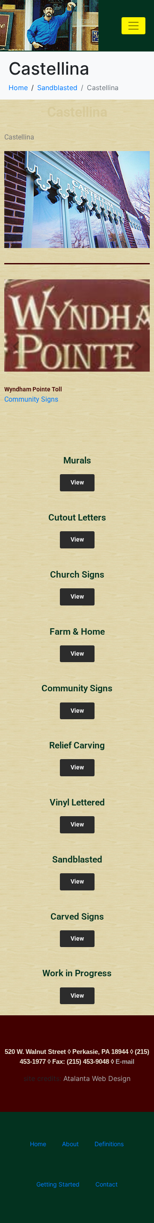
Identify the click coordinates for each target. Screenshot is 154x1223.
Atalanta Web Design (96, 1078)
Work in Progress (77, 973)
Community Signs (31, 399)
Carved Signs (77, 916)
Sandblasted (77, 859)
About (70, 1143)
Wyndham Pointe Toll (33, 389)
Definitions (109, 1143)
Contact (106, 1184)
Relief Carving (77, 745)
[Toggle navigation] (133, 25)
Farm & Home (77, 632)
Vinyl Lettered (77, 802)
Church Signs (77, 574)
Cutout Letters (77, 517)
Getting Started (58, 1184)
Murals (77, 460)
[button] (16, 346)
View (77, 482)
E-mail (125, 1061)
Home (38, 1143)
